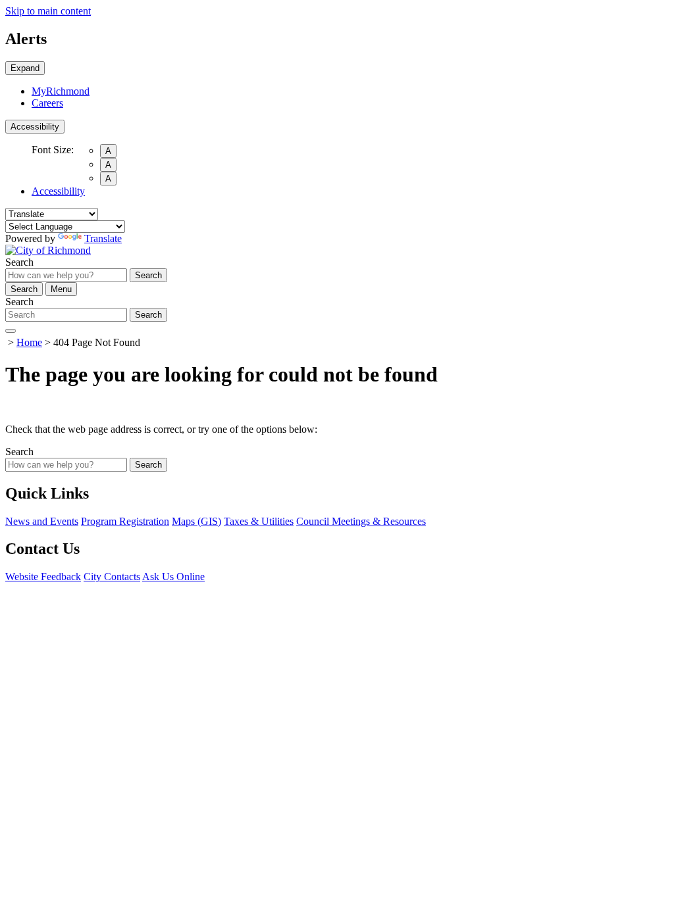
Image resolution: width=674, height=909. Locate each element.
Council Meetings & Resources (361, 521)
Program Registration (125, 521)
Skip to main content (48, 10)
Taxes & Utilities (259, 521)
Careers (47, 103)
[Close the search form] (10, 331)
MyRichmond (61, 91)
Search (19, 262)
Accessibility (35, 127)
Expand (25, 68)
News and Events (41, 521)
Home (29, 342)
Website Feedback (43, 576)
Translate (103, 238)
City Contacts (112, 576)
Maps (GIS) (196, 521)
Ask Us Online (173, 576)
